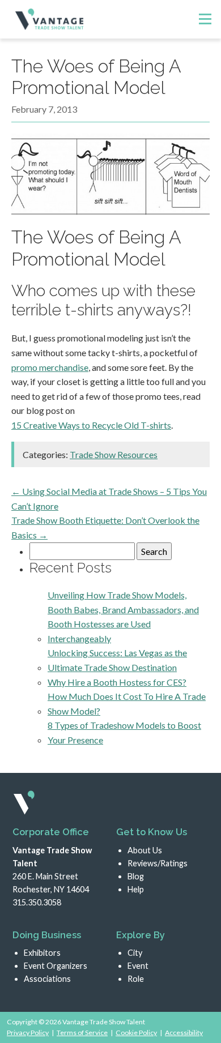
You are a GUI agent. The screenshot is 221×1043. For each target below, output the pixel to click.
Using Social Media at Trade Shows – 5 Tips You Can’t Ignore (109, 498)
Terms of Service (82, 1032)
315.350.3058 (36, 902)
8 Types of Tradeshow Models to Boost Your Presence (124, 732)
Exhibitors (42, 952)
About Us (145, 850)
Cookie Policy (136, 1032)
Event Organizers (55, 966)
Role (136, 979)
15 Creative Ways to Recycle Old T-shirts (91, 425)
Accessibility (184, 1032)
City (135, 952)
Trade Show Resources (114, 454)
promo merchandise (49, 367)
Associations (47, 979)
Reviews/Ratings (158, 863)
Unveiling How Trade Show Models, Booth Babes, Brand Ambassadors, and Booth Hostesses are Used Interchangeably (123, 616)
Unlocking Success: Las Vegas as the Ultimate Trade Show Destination (117, 660)
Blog (136, 876)
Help (136, 889)
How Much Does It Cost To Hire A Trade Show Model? (127, 703)
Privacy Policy (28, 1032)
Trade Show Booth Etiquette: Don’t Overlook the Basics (105, 527)
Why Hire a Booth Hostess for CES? (117, 682)
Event (138, 966)
